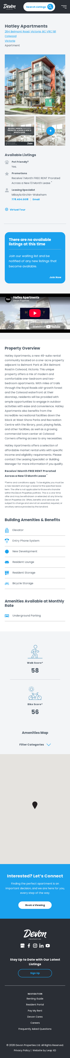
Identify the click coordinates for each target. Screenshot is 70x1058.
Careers (35, 1023)
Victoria (10, 41)
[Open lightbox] (35, 84)
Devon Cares (35, 1016)
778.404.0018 (20, 199)
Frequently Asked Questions (35, 1029)
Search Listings (36, 6)
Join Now (55, 277)
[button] (35, 805)
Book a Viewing (35, 905)
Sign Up (35, 973)
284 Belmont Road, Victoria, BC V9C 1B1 (30, 31)
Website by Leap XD (44, 1050)
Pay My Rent (35, 1010)
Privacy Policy (22, 1050)
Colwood (10, 36)
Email (36, 199)
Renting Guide (35, 998)
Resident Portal (35, 1004)
